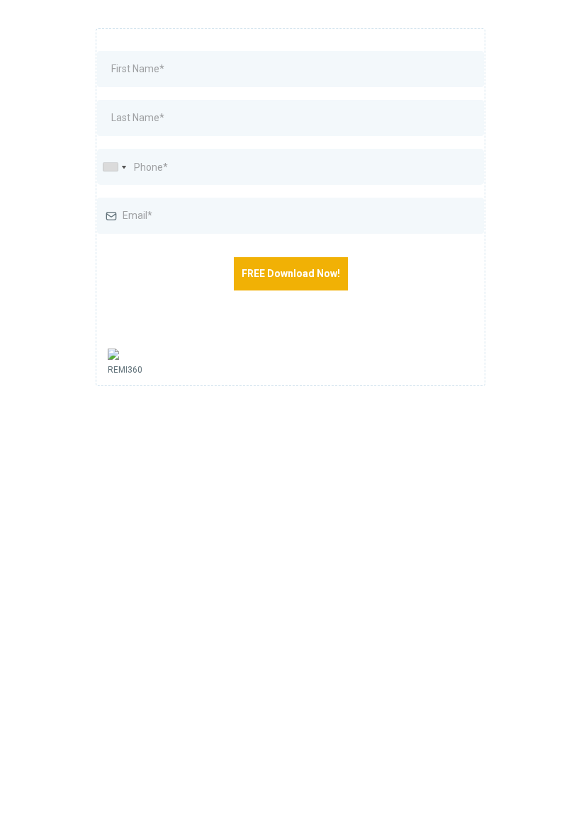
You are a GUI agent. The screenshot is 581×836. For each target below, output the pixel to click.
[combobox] (114, 166)
